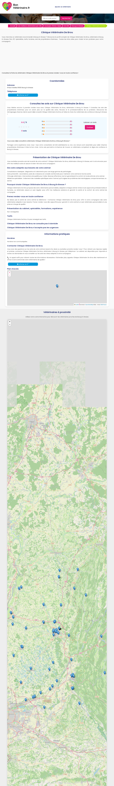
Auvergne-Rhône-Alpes (52, 26)
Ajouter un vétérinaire (63, 7)
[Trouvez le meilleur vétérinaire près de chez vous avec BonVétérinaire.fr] (16, 10)
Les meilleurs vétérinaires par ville (30, 26)
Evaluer (90, 127)
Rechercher (66, 18)
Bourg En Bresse (77, 26)
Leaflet (77, 304)
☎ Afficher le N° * (23, 95)
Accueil (12, 26)
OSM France (103, 304)
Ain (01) (66, 26)
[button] (57, 286)
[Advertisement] (57, 56)
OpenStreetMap (89, 304)
